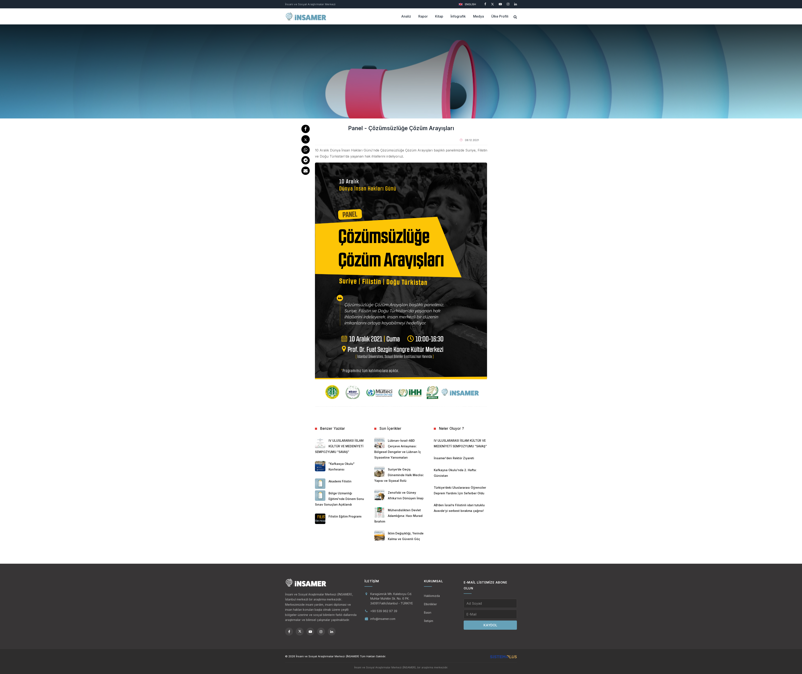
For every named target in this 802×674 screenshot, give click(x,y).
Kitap (439, 16)
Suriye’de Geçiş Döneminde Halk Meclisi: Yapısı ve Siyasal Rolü (399, 475)
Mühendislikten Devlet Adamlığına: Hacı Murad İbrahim (398, 515)
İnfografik (458, 16)
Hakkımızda (432, 596)
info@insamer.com (382, 619)
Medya (478, 16)
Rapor (423, 16)
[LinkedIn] (515, 4)
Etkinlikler (430, 604)
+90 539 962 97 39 (383, 611)
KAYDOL (490, 625)
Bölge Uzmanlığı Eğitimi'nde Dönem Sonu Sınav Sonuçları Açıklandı (339, 498)
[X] (492, 4)
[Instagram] (508, 4)
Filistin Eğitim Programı (345, 516)
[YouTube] (500, 4)
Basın (427, 612)
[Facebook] (485, 4)
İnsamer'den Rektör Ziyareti (454, 458)
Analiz (406, 16)
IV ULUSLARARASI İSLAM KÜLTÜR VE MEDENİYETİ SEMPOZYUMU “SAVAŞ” (339, 446)
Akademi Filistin (340, 481)
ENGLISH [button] (470, 4)
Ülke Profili (499, 16)
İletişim (428, 621)
